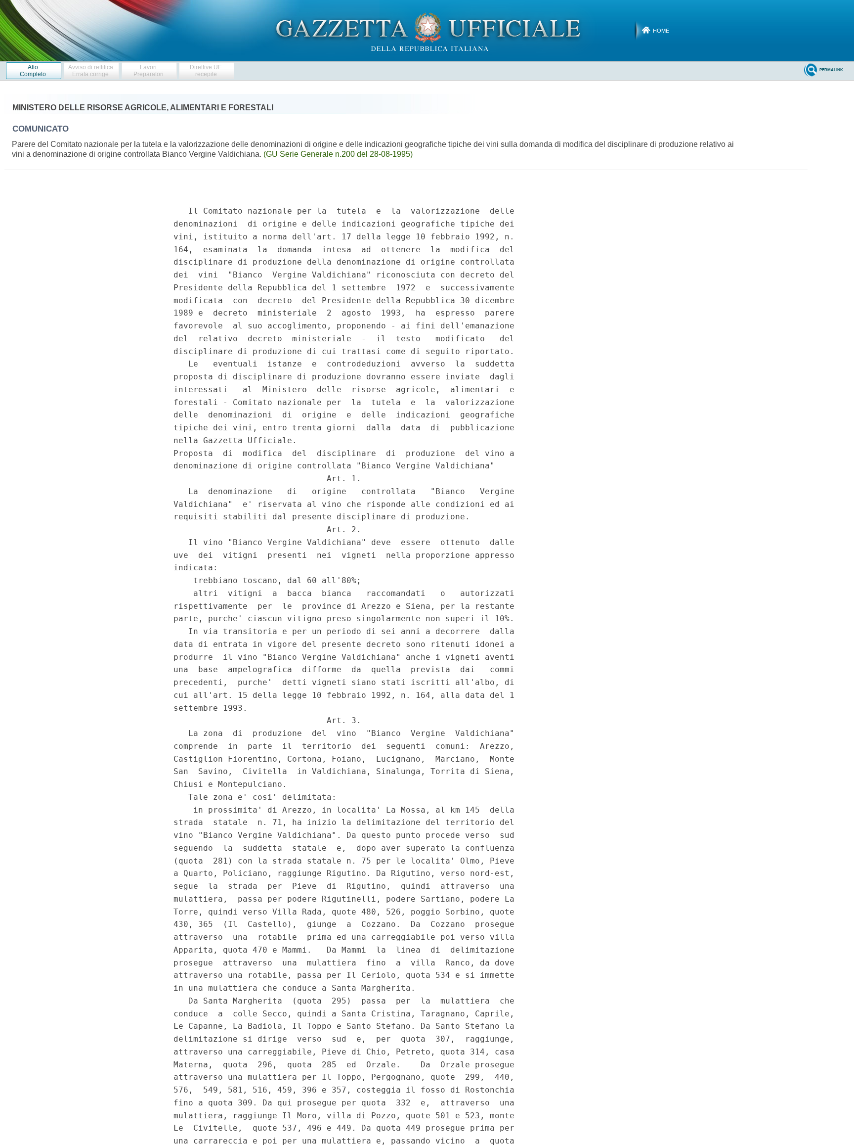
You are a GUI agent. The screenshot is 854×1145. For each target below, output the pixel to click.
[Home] (427, 30)
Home (661, 31)
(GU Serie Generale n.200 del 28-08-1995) (338, 154)
